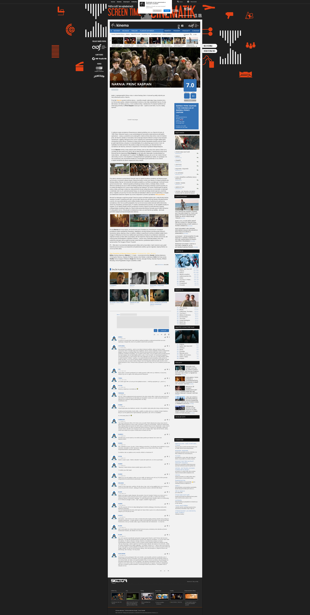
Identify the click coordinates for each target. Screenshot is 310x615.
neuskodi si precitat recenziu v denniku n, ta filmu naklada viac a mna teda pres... (186, 452)
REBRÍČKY (167, 31)
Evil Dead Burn (184, 317)
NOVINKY (117, 31)
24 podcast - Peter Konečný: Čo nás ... (129, 45)
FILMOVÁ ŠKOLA (120, 34)
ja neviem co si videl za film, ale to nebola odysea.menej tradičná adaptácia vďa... (185, 472)
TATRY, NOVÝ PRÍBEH (181, 505)
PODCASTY (186, 31)
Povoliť (167, 11)
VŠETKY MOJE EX (180, 491)
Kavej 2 (182, 272)
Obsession (183, 324)
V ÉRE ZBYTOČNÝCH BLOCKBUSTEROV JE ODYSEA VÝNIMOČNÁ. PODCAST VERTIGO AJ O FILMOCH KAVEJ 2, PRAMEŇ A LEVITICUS (186, 400)
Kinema (119, 2)
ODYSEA (177, 475)
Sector (113, 2)
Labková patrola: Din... (186, 276)
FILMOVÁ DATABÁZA (147, 31)
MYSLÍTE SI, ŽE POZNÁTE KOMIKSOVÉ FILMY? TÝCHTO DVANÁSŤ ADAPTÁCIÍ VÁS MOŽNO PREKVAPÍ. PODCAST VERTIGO (186, 390)
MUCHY (132, 285)
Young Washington (185, 320)
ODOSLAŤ (163, 330)
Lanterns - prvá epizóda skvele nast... (117, 45)
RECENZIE (125, 31)
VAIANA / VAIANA (180, 183)
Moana (181, 309)
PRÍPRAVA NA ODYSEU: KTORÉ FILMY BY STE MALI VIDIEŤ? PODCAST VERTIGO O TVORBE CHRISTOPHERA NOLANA (186, 410)
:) (155, 330)
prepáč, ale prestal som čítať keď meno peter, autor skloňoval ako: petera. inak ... (186, 497)
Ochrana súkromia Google (131, 610)
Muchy (181, 349)
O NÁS (195, 34)
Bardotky (182, 281)
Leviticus (182, 348)
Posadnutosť (183, 283)
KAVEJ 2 (178, 156)
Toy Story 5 (183, 313)
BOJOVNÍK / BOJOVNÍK (157, 285)
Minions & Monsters (185, 315)
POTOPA (177, 456)
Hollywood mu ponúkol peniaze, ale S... (191, 46)
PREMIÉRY (176, 31)
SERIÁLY (128, 34)
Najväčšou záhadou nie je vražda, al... (179, 45)
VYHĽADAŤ (186, 34)
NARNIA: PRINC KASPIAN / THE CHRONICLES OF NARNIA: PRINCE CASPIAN (186, 109)
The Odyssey (183, 308)
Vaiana (181, 278)
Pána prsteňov (160, 194)
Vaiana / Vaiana (184, 356)
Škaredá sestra (184, 353)
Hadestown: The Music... (186, 311)
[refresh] (165, 334)
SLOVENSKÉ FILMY (156, 34)
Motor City (183, 322)
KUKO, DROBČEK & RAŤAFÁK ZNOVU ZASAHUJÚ (158, 303)
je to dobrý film (178, 492)
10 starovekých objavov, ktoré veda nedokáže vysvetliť (190, 603)
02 (158, 334)
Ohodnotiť (190, 100)
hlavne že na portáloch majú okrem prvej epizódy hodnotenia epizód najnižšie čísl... (185, 465)
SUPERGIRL (178, 500)
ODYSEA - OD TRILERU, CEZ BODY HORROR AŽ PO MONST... (185, 469)
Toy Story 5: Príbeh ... (185, 279)
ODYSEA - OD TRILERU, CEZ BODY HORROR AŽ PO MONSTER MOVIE (185, 192)
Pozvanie (182, 285)
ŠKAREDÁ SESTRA (180, 480)
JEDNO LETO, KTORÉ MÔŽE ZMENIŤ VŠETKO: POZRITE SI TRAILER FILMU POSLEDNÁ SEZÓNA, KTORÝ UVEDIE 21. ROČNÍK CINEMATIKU (186, 223)
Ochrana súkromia (119, 610)
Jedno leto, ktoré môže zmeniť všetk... (142, 45)
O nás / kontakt (141, 610)
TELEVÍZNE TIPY (145, 34)
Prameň (182, 358)
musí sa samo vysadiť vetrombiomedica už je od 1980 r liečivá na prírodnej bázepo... (186, 447)
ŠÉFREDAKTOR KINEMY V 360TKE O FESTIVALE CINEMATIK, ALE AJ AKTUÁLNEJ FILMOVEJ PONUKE (185, 245)
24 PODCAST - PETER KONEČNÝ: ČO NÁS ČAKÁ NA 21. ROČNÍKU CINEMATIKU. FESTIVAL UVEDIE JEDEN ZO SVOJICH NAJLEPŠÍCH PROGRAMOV (186, 238)
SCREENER (195, 31)
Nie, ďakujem (157, 11)
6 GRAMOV (113, 285)
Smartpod (126, 2)
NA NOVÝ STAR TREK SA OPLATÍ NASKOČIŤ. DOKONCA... (184, 462)
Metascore (187, 92)
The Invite (182, 318)
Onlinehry (134, 2)
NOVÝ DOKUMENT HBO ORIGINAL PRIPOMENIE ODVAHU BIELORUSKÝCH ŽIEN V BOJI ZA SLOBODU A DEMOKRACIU (186, 231)
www (183, 123)
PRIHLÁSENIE (194, 2)
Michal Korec (161, 264)
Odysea (182, 271)
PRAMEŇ (178, 160)
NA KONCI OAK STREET (117, 302)
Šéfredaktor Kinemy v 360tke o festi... (154, 45)
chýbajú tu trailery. (179, 514)
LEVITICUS (178, 164)
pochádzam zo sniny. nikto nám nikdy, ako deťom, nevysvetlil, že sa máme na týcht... (185, 458)
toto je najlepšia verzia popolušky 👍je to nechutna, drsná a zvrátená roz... (185, 482)
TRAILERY (134, 31)
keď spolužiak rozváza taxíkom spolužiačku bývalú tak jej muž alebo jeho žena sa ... (185, 487)
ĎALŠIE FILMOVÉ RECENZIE (122, 269)
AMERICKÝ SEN (134, 302)
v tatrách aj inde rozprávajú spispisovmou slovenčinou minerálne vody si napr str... (185, 507)
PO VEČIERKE (179, 173)
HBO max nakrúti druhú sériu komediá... (167, 45)
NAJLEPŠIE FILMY (135, 34)
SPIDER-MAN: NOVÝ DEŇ (183, 152)
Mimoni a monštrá (184, 274)
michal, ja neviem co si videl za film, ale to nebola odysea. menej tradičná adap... (185, 477)
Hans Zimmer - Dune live (176, 602)
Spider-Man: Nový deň (186, 269)
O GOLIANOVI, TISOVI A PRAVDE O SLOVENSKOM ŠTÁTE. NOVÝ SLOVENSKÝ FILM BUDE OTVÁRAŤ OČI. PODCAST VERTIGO (186, 380)
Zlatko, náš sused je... (185, 355)
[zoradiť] (168, 334)
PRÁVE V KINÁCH (166, 34)
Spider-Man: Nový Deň (186, 346)
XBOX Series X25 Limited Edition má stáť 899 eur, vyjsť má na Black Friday (132, 603)
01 (154, 334)
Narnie (119, 100)
